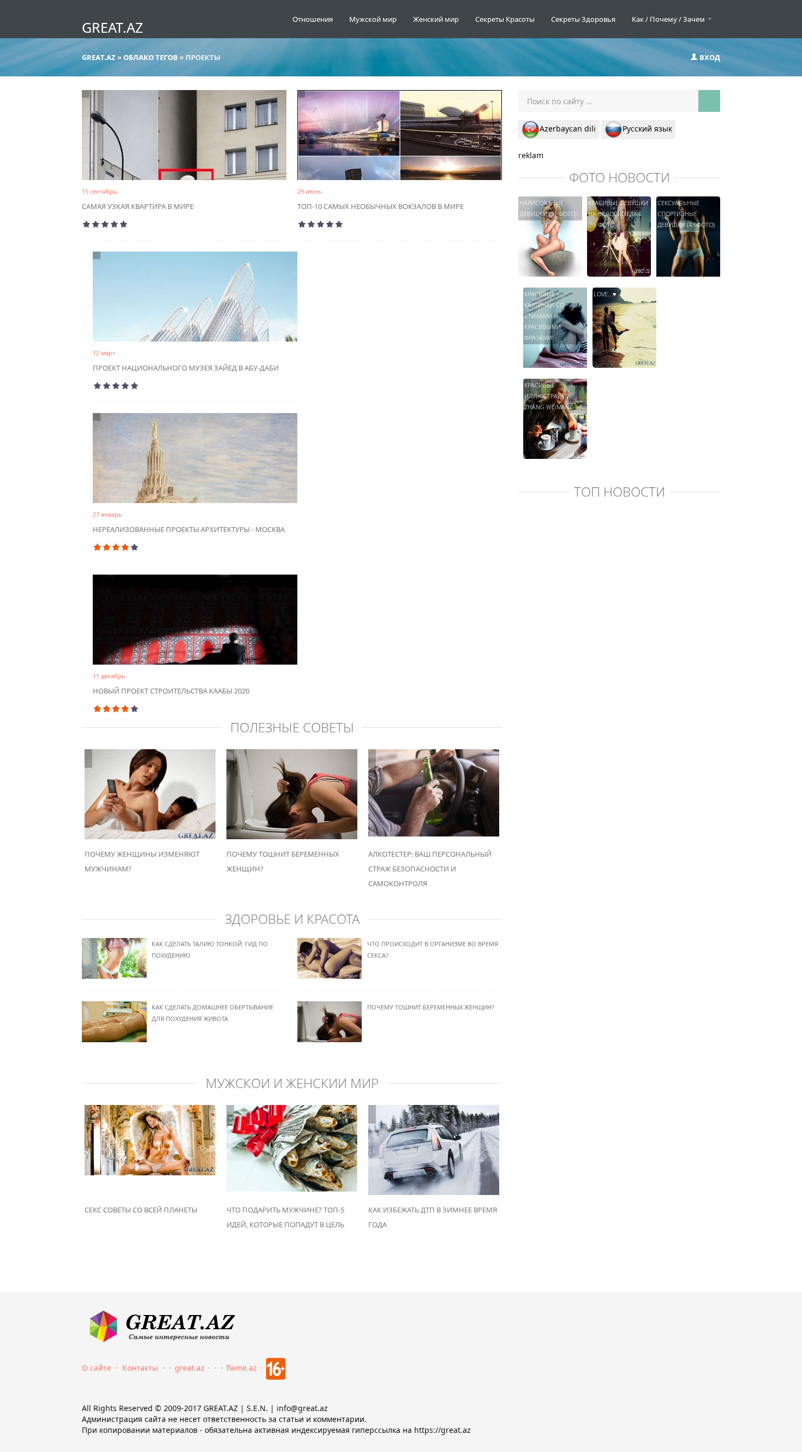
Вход (709, 57)
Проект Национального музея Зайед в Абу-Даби (186, 368)
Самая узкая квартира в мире (138, 206)
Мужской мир (373, 19)
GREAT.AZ (112, 27)
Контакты (140, 1368)
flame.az (241, 1368)
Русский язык (647, 128)
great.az (190, 1368)
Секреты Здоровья (583, 19)
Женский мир (436, 19)
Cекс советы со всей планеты (141, 1210)
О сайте (96, 1368)
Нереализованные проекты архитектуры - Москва (189, 529)
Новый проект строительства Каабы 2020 (171, 691)
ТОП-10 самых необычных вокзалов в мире (380, 206)
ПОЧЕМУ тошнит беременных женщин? (430, 1007)
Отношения (312, 19)
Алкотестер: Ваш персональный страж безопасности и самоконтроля (430, 868)
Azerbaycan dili (568, 128)
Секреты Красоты (505, 19)
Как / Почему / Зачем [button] (669, 19)
